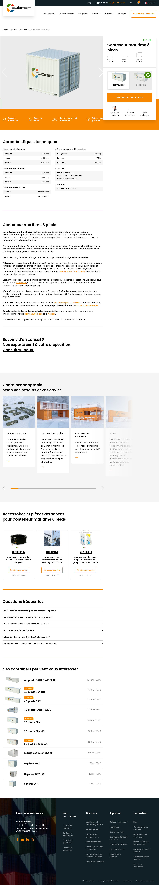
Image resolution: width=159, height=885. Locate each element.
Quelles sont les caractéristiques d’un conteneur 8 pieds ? (29, 610)
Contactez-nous (117, 832)
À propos (109, 14)
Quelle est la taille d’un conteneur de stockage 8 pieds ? (28, 617)
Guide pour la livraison (115, 855)
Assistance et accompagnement (94, 823)
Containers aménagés (67, 849)
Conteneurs (48, 14)
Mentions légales (88, 881)
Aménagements (66, 14)
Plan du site (127, 881)
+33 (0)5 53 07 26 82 (31, 825)
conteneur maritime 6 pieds (71, 271)
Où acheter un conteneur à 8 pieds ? (19, 630)
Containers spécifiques (68, 841)
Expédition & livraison (119, 844)
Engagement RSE (117, 849)
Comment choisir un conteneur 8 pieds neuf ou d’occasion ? (30, 643)
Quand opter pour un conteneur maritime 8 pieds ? (26, 624)
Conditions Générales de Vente (119, 838)
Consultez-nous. (18, 350)
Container (13, 30)
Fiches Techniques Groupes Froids (141, 843)
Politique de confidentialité (109, 881)
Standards (23, 30)
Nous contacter (23, 821)
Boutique (122, 14)
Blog (89, 3)
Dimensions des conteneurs (140, 835)
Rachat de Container (95, 861)
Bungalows (83, 14)
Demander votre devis (130, 97)
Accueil (5, 30)
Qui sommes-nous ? (119, 822)
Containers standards (67, 827)
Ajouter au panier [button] (20, 570)
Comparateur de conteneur (140, 828)
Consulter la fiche (18, 575)
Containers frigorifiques (68, 834)
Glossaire (137, 859)
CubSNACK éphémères (86, 305)
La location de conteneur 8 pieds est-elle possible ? (26, 637)
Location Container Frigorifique (94, 848)
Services (96, 14)
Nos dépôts (114, 827)
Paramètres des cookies (145, 881)
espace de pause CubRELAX (67, 302)
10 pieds (51, 314)
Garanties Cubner (141, 856)
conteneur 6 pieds (33, 314)
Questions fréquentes (138, 865)
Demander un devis (143, 14)
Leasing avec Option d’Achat (142, 850)
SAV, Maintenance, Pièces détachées (94, 855)
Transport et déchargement (92, 835)
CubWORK (21, 282)
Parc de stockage (93, 842)
